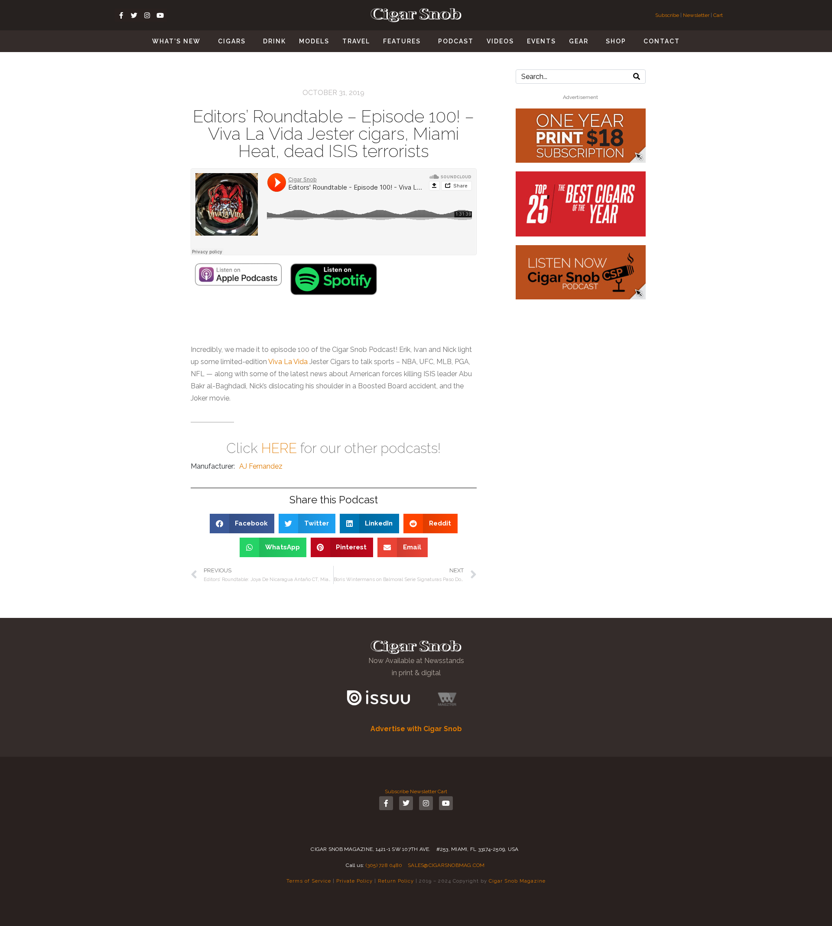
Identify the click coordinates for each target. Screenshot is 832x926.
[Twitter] (134, 15)
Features (402, 41)
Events (541, 41)
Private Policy (354, 881)
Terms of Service (308, 881)
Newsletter (696, 15)
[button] (242, 523)
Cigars (232, 41)
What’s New (176, 41)
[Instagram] (147, 15)
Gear (578, 41)
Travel (356, 41)
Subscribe (667, 15)
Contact (662, 41)
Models (314, 41)
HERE (279, 448)
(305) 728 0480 (384, 865)
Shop (616, 41)
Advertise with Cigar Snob (416, 729)
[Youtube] (160, 15)
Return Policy (396, 881)
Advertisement (580, 97)
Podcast (456, 41)
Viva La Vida (288, 362)
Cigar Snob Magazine (517, 881)
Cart (718, 15)
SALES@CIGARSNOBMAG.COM (446, 865)
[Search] (636, 76)
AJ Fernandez (261, 466)
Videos (500, 41)
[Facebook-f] (121, 15)
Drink (274, 41)
